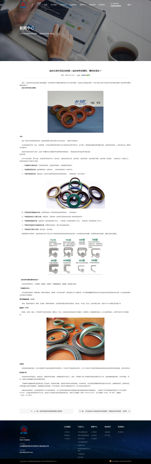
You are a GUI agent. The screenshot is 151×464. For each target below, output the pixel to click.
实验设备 (107, 432)
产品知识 (94, 438)
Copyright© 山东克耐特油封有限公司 (31, 461)
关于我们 (54, 5)
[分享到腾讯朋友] (87, 75)
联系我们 (102, 5)
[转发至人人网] (84, 75)
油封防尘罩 (81, 445)
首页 (45, 5)
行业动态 (94, 435)
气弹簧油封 (81, 454)
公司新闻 (94, 432)
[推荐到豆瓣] (89, 75)
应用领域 (73, 5)
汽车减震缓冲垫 (83, 442)
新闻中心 (83, 5)
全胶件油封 (81, 438)
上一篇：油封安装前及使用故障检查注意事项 (48, 411)
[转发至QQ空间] (82, 75)
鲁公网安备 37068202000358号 (121, 461)
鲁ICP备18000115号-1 (50, 461)
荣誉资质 (67, 435)
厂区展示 (67, 438)
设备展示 (92, 5)
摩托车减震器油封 (83, 435)
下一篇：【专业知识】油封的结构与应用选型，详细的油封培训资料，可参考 (103, 411)
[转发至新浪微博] (85, 75)
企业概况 (67, 427)
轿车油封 (80, 457)
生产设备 (107, 435)
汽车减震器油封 (83, 432)
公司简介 (67, 432)
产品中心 (63, 5)
